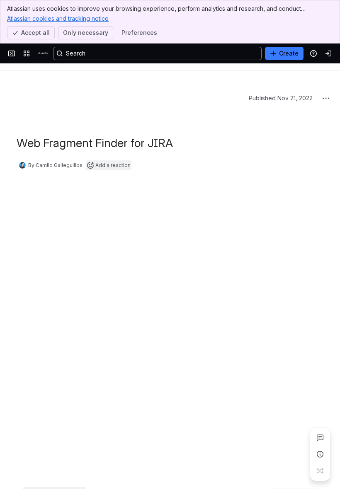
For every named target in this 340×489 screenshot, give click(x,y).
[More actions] (326, 98)
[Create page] (320, 470)
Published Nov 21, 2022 (281, 98)
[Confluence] (43, 53)
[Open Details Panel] (320, 454)
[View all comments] (320, 437)
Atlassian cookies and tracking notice (58, 18)
